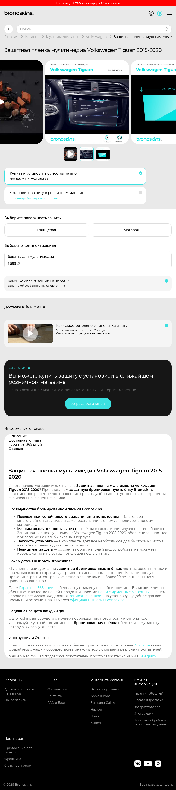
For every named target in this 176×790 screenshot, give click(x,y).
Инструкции (143, 714)
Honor (95, 716)
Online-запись (15, 700)
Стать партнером (17, 765)
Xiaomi (96, 723)
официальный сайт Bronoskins (97, 600)
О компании (57, 689)
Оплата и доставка (148, 700)
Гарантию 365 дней (36, 588)
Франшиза (12, 759)
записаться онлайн (86, 596)
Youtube (142, 645)
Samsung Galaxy (103, 703)
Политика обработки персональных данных (151, 722)
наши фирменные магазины (124, 592)
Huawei (96, 709)
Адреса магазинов (88, 404)
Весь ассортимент (105, 689)
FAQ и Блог (56, 703)
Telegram (148, 656)
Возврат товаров (147, 707)
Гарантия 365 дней (148, 693)
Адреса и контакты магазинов (19, 691)
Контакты (54, 696)
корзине (114, 3)
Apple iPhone (101, 696)
